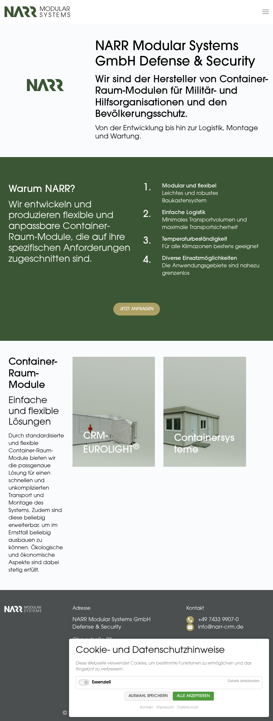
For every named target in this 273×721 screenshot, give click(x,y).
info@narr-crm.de (220, 627)
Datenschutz (187, 707)
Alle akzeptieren (193, 696)
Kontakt (146, 707)
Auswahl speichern (148, 696)
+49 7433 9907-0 (218, 619)
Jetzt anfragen (137, 309)
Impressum (165, 707)
